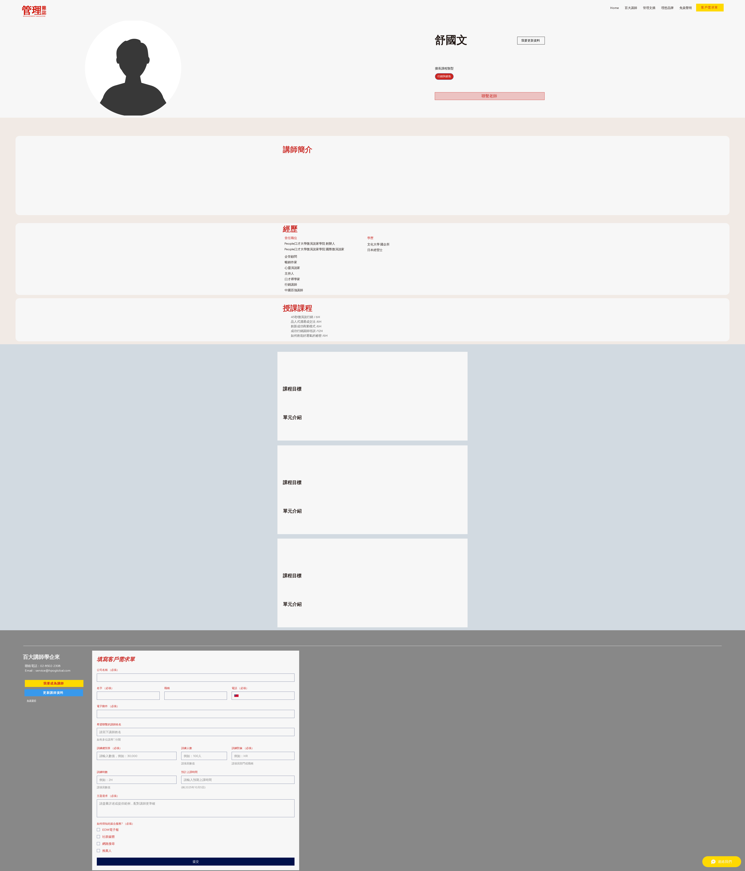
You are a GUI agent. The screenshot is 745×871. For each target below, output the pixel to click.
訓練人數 (186, 748)
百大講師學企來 (41, 657)
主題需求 (108, 796)
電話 (240, 688)
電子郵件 (108, 706)
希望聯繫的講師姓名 (109, 724)
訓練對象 (243, 748)
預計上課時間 (189, 772)
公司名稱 (108, 670)
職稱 (167, 688)
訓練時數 (102, 772)
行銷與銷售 (444, 76)
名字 (105, 688)
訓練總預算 (109, 748)
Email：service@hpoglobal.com (47, 670)
